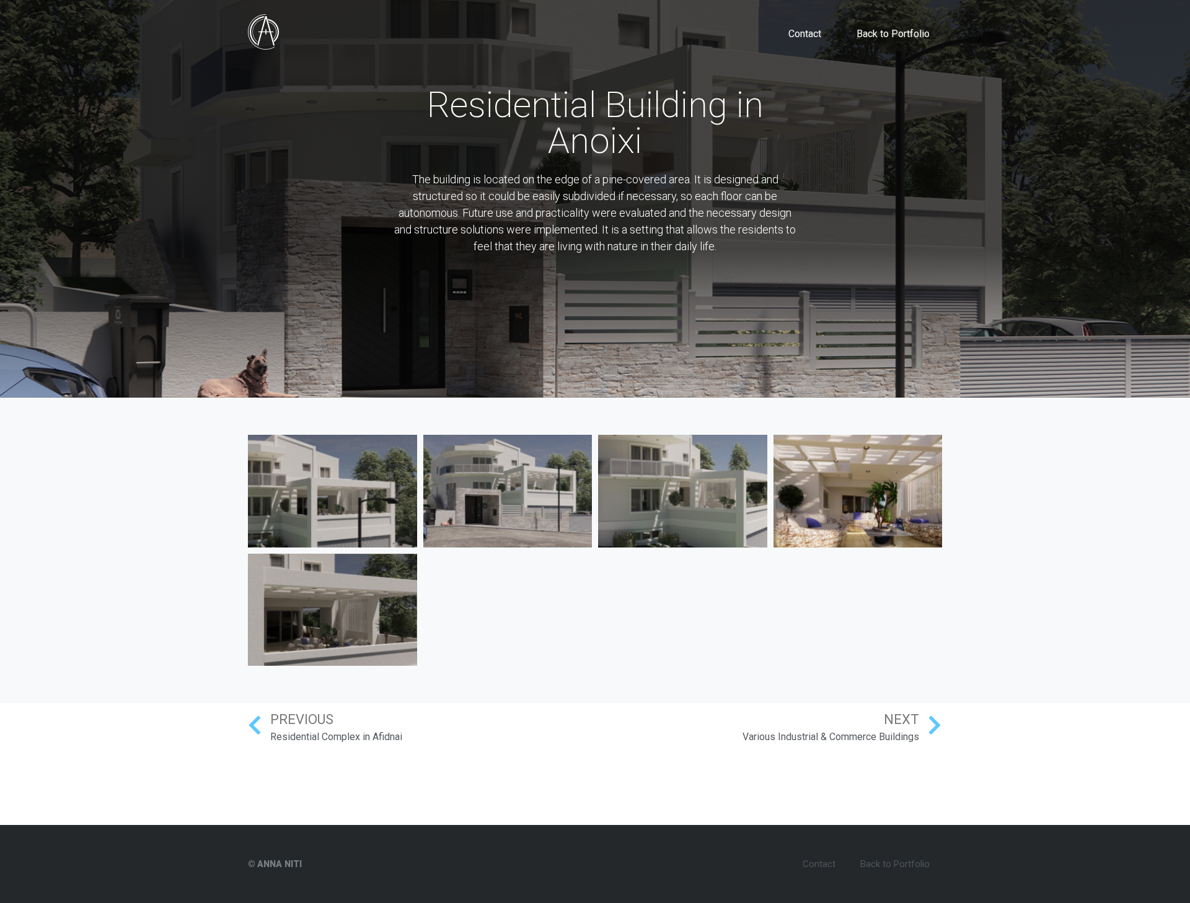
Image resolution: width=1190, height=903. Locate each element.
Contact (804, 34)
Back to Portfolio (893, 34)
